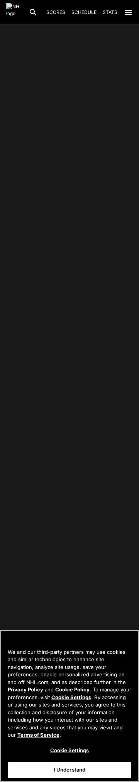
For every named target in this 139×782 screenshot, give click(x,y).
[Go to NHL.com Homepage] (14, 12)
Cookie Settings (71, 697)
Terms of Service (38, 735)
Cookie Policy (72, 689)
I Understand (70, 770)
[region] (69, 706)
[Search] (33, 12)
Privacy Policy (25, 689)
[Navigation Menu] (128, 12)
